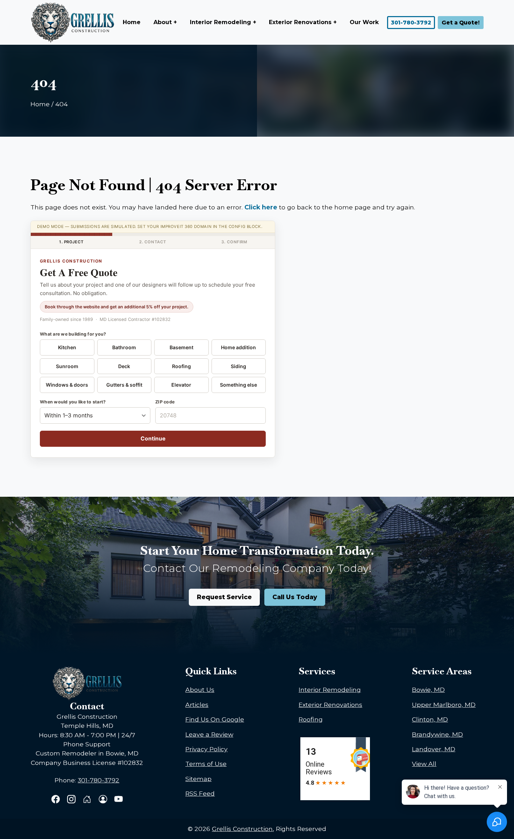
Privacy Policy (206, 749)
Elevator (181, 385)
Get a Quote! (461, 22)
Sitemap (198, 778)
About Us (199, 689)
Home (132, 22)
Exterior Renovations (330, 704)
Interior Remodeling (330, 689)
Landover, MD (433, 749)
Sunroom (67, 366)
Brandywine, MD (437, 734)
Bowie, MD (428, 689)
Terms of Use (206, 763)
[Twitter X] (88, 800)
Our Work (364, 22)
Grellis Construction (242, 828)
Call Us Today (294, 597)
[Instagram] (72, 800)
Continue (153, 438)
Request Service (224, 597)
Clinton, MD (430, 719)
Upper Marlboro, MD (444, 704)
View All (424, 763)
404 (61, 104)
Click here (260, 207)
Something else (238, 385)
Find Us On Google (214, 719)
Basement (181, 347)
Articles (196, 704)
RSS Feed (200, 793)
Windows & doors (67, 385)
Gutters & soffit (124, 385)
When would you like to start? (73, 401)
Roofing (181, 366)
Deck (124, 366)
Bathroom (124, 347)
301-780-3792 (411, 22)
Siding (238, 366)
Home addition (238, 347)
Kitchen (67, 347)
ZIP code (164, 401)
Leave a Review (209, 734)
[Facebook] (56, 800)
